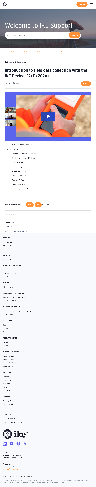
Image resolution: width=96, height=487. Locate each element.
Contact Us (7, 390)
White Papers (8, 332)
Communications (9, 270)
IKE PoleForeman (9, 245)
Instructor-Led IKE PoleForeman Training (18, 311)
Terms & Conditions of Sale (13, 422)
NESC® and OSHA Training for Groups (16, 301)
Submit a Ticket (9, 359)
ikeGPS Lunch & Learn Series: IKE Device (51, 52)
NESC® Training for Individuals (14, 297)
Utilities (6, 276)
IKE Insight (7, 249)
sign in (12, 231)
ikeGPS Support (13, 52)
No (38, 205)
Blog (4, 325)
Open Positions (8, 404)
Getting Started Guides (11, 363)
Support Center (8, 356)
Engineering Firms (9, 273)
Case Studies (8, 328)
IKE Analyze (7, 259)
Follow (86, 84)
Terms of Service (9, 418)
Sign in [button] (82, 4)
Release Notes (8, 366)
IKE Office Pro (8, 242)
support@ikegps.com (11, 469)
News (5, 387)
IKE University (8, 287)
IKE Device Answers (28, 52)
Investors (6, 383)
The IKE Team (8, 380)
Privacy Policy (8, 414)
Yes (29, 205)
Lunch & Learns (8, 315)
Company (6, 377)
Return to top (10, 215)
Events (5, 346)
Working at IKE (8, 401)
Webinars (6, 342)
